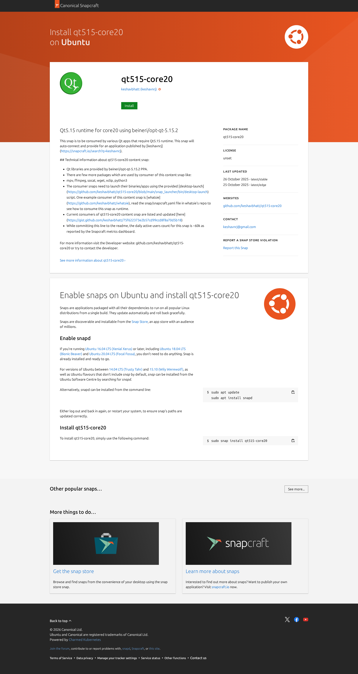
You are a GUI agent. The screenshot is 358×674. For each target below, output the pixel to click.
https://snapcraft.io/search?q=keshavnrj (90, 151)
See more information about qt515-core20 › (92, 260)
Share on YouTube (305, 619)
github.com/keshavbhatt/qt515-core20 (252, 206)
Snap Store (140, 321)
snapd (126, 648)
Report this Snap (235, 248)
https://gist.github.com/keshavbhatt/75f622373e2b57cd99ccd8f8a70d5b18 (124, 220)
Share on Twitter (287, 619)
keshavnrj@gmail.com (239, 227)
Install (129, 105)
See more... (296, 489)
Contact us (198, 658)
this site (154, 648)
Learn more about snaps (212, 571)
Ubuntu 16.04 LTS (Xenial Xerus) (108, 349)
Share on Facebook (296, 619)
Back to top (59, 621)
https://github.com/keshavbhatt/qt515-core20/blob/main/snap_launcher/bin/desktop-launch (138, 192)
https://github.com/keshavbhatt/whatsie (98, 203)
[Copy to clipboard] (292, 392)
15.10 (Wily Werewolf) (166, 369)
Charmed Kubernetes (85, 639)
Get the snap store (73, 571)
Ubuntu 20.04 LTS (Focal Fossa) (112, 354)
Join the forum (60, 648)
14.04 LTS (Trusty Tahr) (125, 369)
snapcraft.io (220, 587)
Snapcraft (138, 648)
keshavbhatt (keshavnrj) (139, 89)
